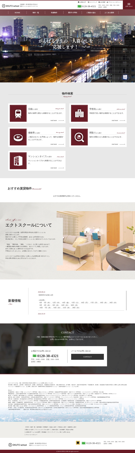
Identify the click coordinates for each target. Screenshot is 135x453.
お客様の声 (82, 2)
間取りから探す (29, 429)
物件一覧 (33, 427)
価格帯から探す (72, 427)
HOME (27, 427)
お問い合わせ (129, 6)
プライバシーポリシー (114, 2)
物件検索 (39, 427)
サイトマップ (93, 2)
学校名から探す (62, 427)
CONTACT (87, 357)
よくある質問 (36, 432)
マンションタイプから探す (42, 429)
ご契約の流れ (54, 429)
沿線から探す (53, 427)
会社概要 (102, 2)
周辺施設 (44, 432)
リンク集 (59, 432)
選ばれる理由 (69, 429)
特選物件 (45, 427)
